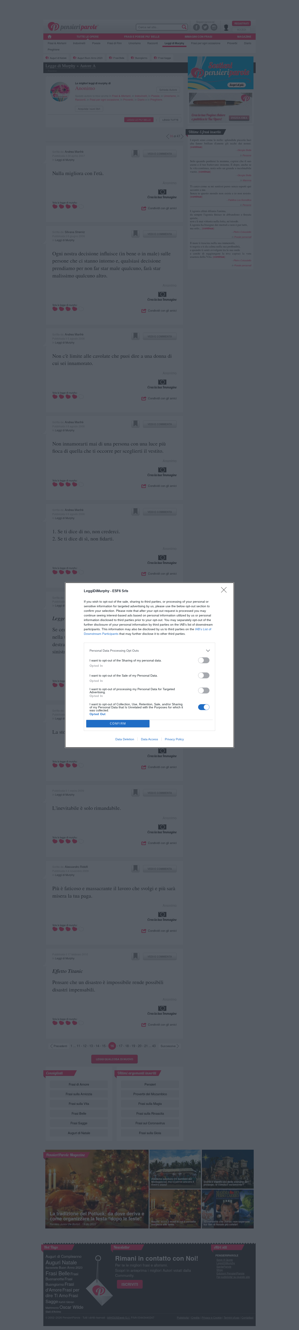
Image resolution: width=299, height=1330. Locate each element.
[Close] (225, 591)
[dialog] (149, 665)
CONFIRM (118, 723)
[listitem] (149, 650)
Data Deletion (124, 739)
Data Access (149, 739)
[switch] (203, 660)
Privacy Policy (174, 739)
